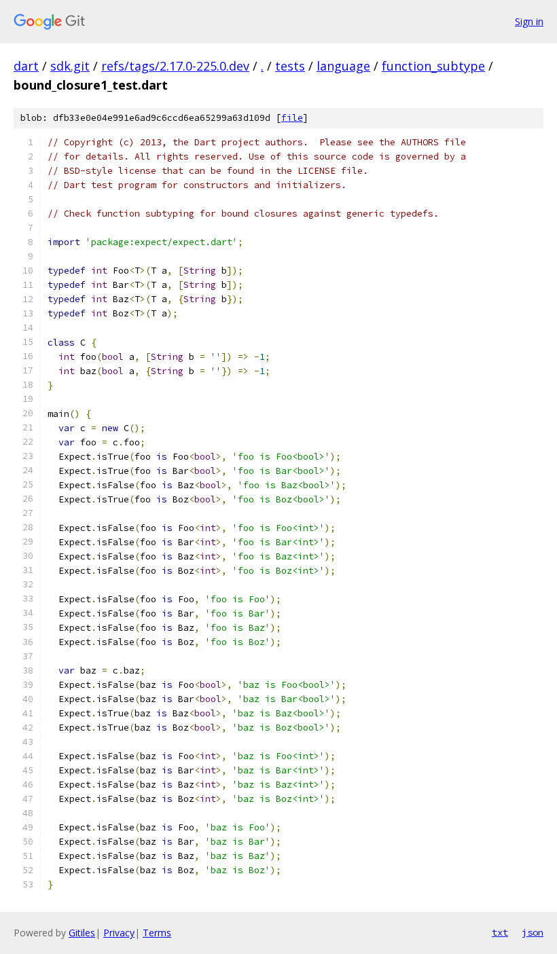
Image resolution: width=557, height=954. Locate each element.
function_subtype (433, 66)
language (343, 66)
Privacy (118, 932)
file (292, 118)
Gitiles (82, 932)
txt (500, 932)
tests (290, 66)
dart (26, 66)
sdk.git (70, 66)
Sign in (529, 21)
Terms (157, 932)
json (532, 932)
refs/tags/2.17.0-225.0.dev (175, 66)
